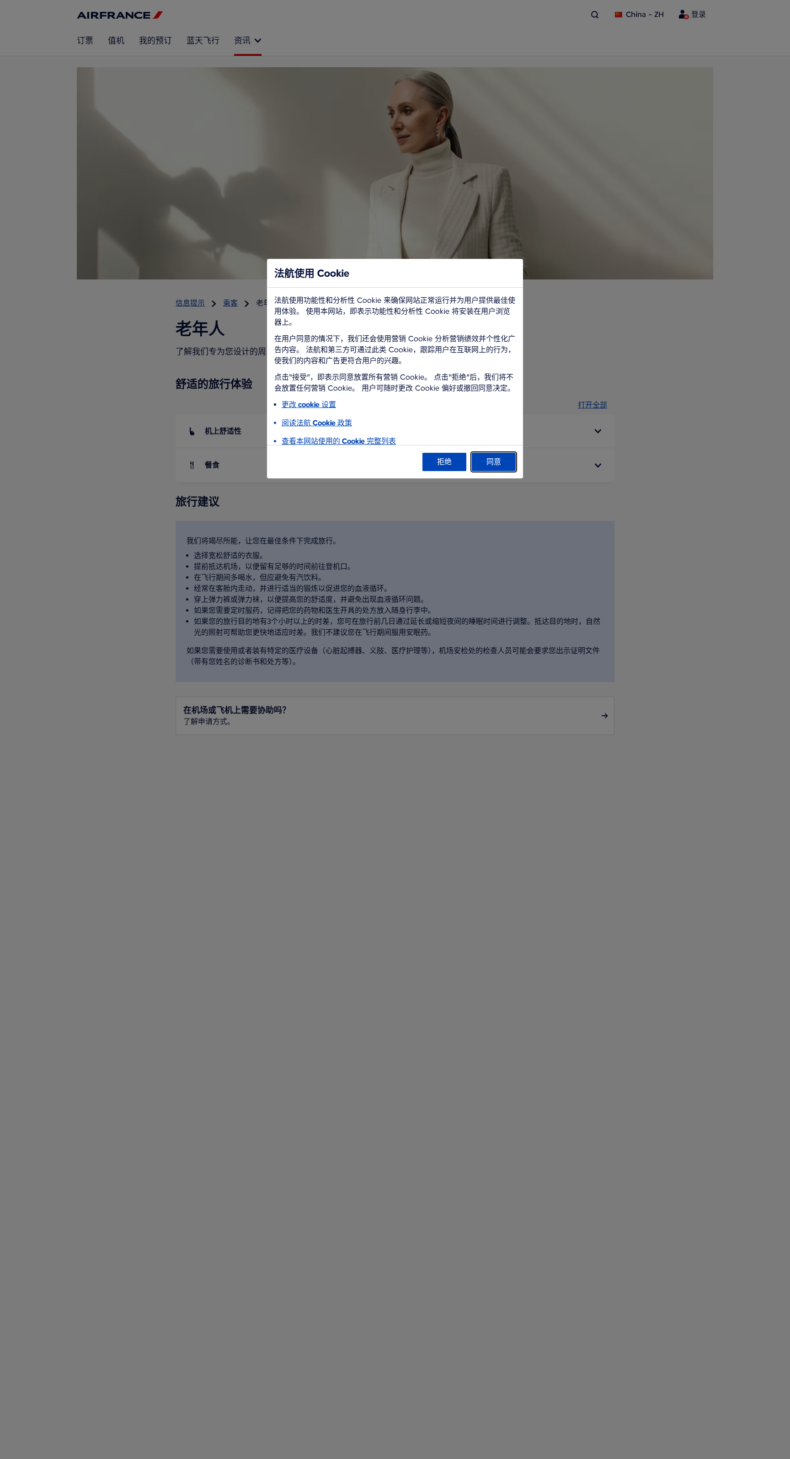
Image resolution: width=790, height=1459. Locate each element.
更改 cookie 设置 (309, 404)
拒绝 (444, 461)
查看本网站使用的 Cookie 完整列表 (339, 441)
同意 (493, 461)
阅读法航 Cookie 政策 (317, 422)
